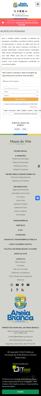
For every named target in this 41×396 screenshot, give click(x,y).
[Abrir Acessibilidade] (38, 166)
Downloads (20, 215)
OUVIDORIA (20, 235)
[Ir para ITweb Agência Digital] (20, 370)
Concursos (20, 197)
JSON (17, 129)
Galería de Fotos (20, 208)
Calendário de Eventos (20, 193)
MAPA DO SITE (20, 254)
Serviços (20, 225)
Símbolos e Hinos (20, 166)
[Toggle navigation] (38, 4)
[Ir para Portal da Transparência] (20, 11)
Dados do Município (20, 162)
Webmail (20, 280)
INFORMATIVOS (20, 187)
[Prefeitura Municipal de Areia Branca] (20, 4)
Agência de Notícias (20, 190)
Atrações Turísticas (20, 169)
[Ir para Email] (28, 285)
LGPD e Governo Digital (20, 244)
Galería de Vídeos (20, 204)
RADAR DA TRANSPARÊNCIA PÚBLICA (20, 239)
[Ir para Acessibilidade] (18, 11)
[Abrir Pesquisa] (15, 11)
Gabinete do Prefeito (20, 181)
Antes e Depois (20, 211)
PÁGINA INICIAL (20, 151)
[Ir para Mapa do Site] (22, 285)
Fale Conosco (20, 262)
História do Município (20, 159)
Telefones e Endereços (21, 273)
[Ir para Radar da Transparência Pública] (26, 11)
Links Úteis (20, 200)
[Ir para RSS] (22, 290)
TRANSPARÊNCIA (20, 221)
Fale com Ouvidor (20, 269)
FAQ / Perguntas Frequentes (20, 276)
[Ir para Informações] (11, 290)
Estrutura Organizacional (20, 177)
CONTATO (20, 259)
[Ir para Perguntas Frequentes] (23, 11)
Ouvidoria (20, 266)
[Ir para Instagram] (11, 285)
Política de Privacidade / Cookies (20, 249)
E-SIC (20, 230)
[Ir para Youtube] (17, 285)
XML (25, 129)
